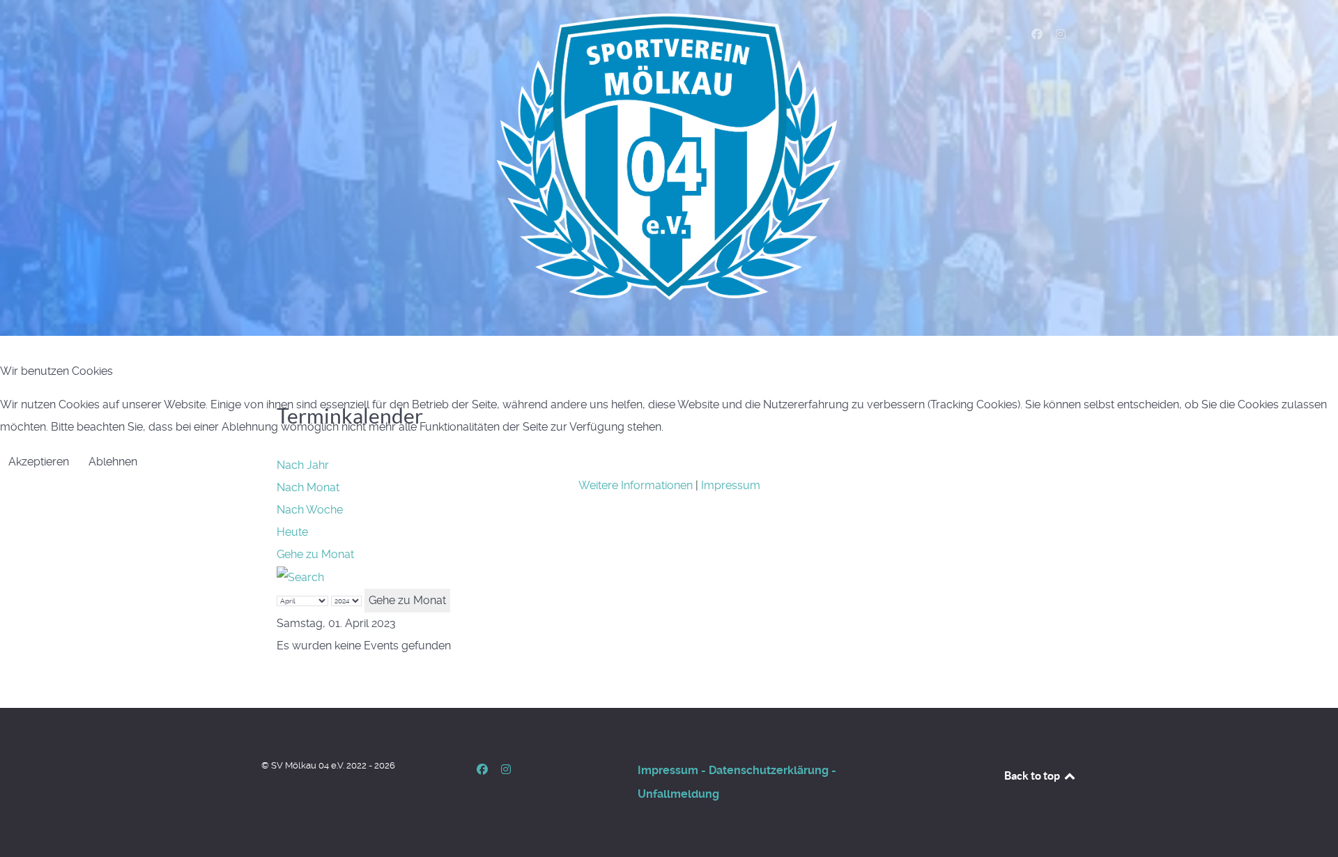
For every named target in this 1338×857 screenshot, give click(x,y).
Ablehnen (113, 461)
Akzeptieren (38, 461)
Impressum (730, 485)
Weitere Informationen (635, 485)
